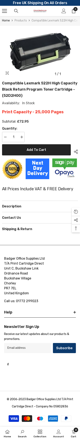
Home (6, 20)
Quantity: (9, 128)
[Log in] (64, 11)
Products (21, 20)
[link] (22, 433)
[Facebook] (8, 364)
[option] (40, 52)
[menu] (4, 10)
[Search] (16, 10)
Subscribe (64, 348)
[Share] (74, 151)
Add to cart (36, 150)
